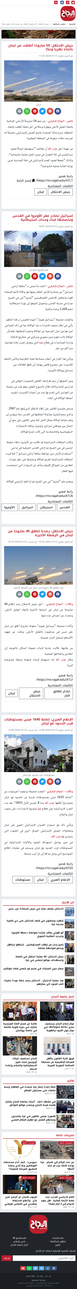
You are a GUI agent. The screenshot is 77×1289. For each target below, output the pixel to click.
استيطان (46, 507)
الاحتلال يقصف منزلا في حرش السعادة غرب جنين (36, 1151)
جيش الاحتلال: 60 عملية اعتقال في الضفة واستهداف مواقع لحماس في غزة (40, 1201)
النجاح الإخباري (68, 13)
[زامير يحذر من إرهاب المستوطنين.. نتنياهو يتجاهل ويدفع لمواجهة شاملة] (69, 1190)
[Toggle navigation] (55, 3)
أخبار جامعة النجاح (62, 1240)
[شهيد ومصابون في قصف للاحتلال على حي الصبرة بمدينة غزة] (69, 1166)
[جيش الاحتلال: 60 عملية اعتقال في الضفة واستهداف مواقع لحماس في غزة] (69, 1202)
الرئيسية (72, 24)
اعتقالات (46, 1122)
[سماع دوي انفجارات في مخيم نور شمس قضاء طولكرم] (69, 1214)
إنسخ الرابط (24, 180)
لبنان (40, 192)
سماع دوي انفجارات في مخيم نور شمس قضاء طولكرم (34, 1211)
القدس (65, 507)
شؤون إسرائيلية (59, 24)
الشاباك (64, 1122)
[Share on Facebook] (57, 111)
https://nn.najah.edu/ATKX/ (54, 868)
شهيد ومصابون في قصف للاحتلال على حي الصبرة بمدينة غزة (35, 1165)
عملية (29, 1122)
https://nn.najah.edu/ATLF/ (54, 679)
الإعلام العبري (60, 879)
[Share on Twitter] (42, 111)
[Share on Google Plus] (50, 111)
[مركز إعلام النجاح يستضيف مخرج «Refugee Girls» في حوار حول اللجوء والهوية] (57, 1254)
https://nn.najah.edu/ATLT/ (54, 180)
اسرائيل (27, 507)
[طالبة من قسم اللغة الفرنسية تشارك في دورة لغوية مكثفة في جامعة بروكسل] (20, 1254)
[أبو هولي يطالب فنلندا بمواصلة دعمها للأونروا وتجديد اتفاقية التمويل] (69, 1178)
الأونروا (9, 507)
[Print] (19, 111)
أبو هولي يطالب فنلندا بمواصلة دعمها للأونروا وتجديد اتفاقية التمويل (38, 1177)
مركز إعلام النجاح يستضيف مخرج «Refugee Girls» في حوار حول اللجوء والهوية (59, 1270)
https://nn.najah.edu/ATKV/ (54, 1111)
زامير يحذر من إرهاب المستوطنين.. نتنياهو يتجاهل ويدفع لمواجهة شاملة (35, 1189)
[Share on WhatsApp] (27, 111)
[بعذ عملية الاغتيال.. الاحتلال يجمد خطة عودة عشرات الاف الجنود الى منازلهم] (69, 1226)
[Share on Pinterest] (34, 111)
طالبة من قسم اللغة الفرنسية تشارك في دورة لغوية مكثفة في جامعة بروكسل (20, 1270)
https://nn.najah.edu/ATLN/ (54, 496)
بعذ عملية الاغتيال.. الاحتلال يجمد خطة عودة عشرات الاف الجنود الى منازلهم (34, 1225)
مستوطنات (22, 879)
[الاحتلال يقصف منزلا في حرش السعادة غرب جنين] (69, 1154)
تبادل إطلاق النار (61, 693)
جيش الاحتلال (60, 192)
